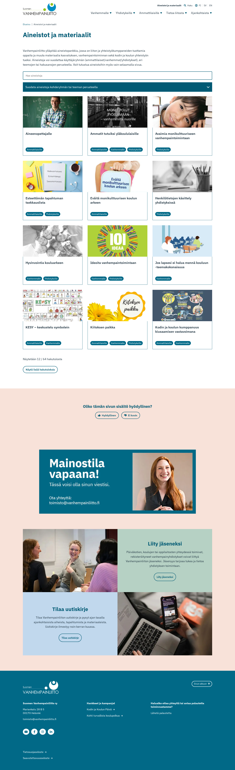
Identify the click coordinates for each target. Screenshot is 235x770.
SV (205, 5)
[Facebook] (34, 732)
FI (200, 5)
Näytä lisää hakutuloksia (40, 369)
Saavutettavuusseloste (36, 758)
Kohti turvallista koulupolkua (103, 715)
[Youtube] (26, 732)
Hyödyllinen (109, 415)
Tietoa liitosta (175, 13)
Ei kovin (132, 415)
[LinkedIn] (51, 732)
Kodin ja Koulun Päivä (99, 709)
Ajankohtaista (200, 13)
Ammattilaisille (149, 13)
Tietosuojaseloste (33, 752)
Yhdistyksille (124, 13)
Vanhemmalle (100, 13)
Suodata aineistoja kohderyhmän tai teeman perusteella (61, 87)
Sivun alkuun (200, 683)
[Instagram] (42, 732)
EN (210, 5)
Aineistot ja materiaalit (169, 5)
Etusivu (26, 24)
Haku (189, 5)
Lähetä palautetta (161, 713)
